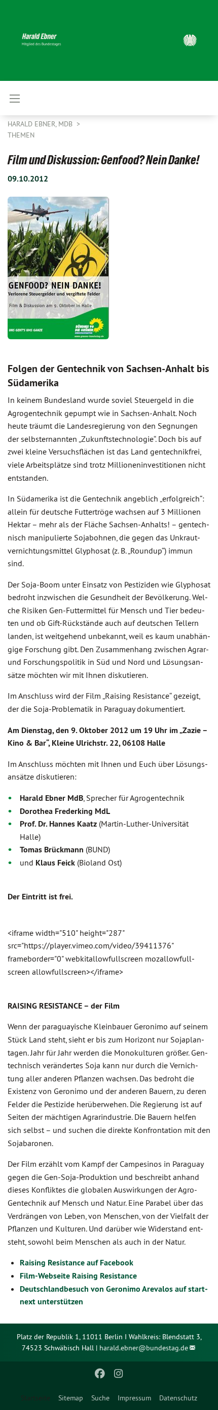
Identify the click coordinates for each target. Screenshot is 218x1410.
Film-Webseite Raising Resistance (78, 1275)
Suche (100, 1397)
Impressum (134, 1397)
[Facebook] (100, 1373)
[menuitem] (70, 1398)
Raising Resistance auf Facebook (76, 1262)
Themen (21, 135)
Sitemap (70, 1397)
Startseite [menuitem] (35, 1397)
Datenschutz (178, 1397)
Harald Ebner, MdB (41, 123)
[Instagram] (118, 1373)
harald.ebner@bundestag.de (143, 1347)
